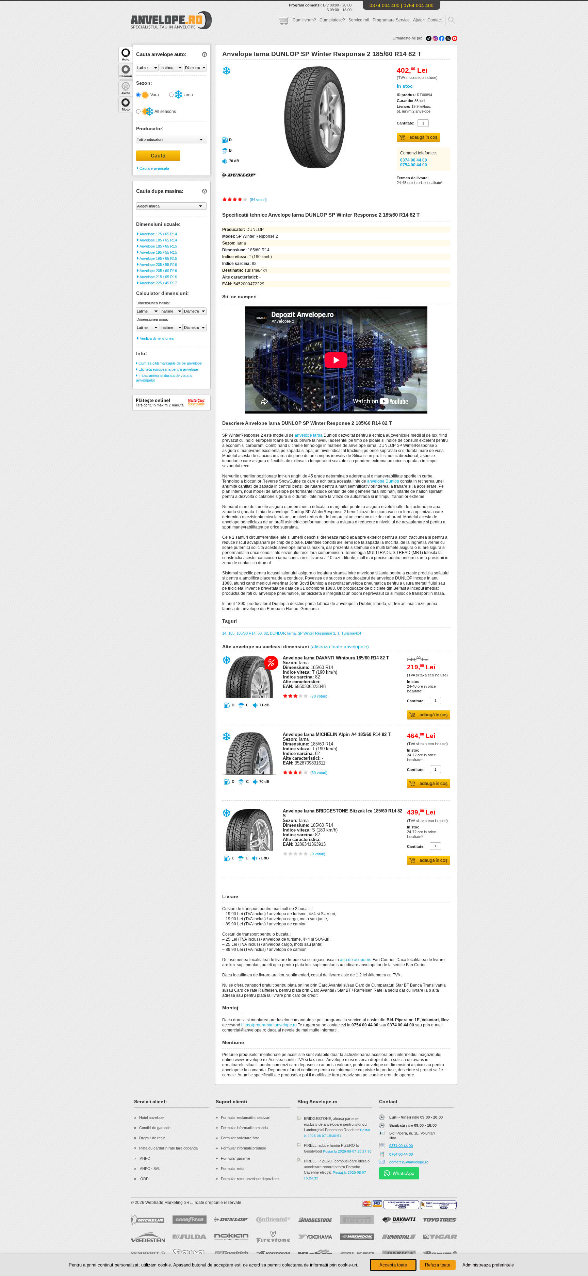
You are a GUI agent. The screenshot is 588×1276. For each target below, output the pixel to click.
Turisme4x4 (351, 633)
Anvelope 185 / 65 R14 (158, 240)
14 (224, 633)
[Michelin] (148, 1219)
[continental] (273, 1220)
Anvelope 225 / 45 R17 (158, 283)
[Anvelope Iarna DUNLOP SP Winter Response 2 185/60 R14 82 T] (300, 167)
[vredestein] (148, 1237)
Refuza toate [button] (437, 1264)
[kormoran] (273, 1253)
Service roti (358, 20)
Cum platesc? (332, 20)
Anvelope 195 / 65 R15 (158, 258)
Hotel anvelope (151, 1117)
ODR (144, 1179)
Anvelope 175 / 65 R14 (158, 234)
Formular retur (233, 1168)
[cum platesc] (372, 1203)
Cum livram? (304, 20)
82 (266, 633)
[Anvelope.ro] (171, 28)
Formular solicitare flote (240, 1138)
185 (231, 633)
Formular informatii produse (243, 1148)
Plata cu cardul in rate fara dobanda (168, 1148)
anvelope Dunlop (383, 481)
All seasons (165, 111)
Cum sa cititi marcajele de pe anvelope (169, 363)
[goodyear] (190, 1219)
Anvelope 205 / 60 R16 (158, 271)
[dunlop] (231, 1219)
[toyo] (440, 1220)
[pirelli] (357, 1219)
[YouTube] (454, 38)
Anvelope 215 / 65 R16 (158, 277)
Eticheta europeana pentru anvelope (167, 369)
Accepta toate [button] (393, 1264)
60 (260, 633)
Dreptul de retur (152, 1138)
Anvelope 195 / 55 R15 (158, 252)
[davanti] (399, 1219)
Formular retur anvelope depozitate (250, 1179)
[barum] (440, 1253)
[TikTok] (428, 38)
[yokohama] (315, 1237)
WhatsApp (403, 1173)
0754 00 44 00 (413, 165)
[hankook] (357, 1236)
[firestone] (273, 1237)
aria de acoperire (356, 959)
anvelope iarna (309, 435)
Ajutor (418, 20)
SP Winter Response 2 (316, 633)
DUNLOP (277, 633)
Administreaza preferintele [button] (488, 1264)
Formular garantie (235, 1158)
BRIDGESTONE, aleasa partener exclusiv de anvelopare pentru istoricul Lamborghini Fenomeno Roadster (335, 1124)
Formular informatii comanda (244, 1128)
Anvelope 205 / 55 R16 (158, 265)
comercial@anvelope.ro (408, 1162)
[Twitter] (448, 38)
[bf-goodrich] (231, 1253)
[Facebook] (441, 38)
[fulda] (190, 1237)
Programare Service (391, 20)
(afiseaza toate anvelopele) (339, 646)
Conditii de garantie (154, 1128)
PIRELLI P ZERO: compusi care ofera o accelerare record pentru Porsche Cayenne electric (337, 1166)
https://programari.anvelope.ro (269, 1025)
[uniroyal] (399, 1237)
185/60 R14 (246, 633)
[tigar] (440, 1237)
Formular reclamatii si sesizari (245, 1117)
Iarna (187, 95)
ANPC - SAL (149, 1168)
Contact (434, 20)
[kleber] (315, 1253)
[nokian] (231, 1236)
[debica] (399, 1253)
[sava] (190, 1253)
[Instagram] (435, 38)
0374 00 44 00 (413, 160)
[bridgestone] (315, 1220)
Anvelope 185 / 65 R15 (158, 246)
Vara (154, 95)
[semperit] (148, 1253)
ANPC (144, 1158)
